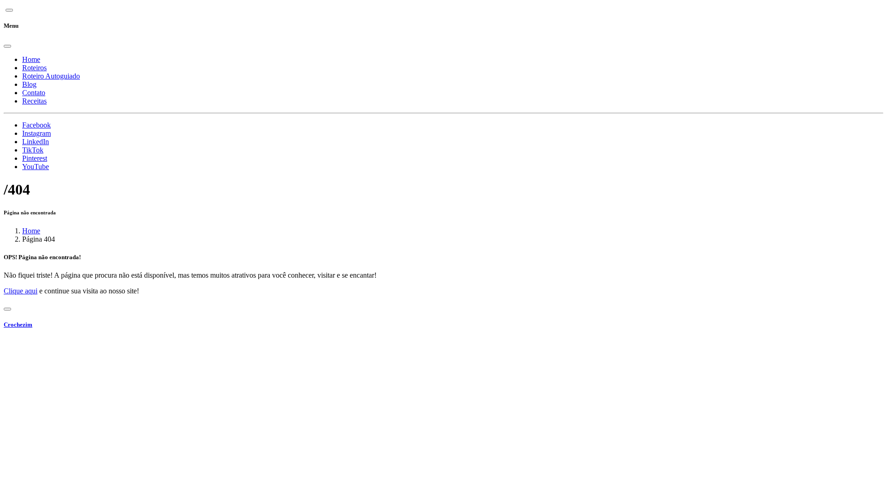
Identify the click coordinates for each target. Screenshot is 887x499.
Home (31, 59)
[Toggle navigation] (7, 309)
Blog (29, 84)
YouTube (35, 166)
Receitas (34, 101)
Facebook (36, 125)
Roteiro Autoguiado (51, 76)
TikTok (32, 150)
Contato (33, 93)
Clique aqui (20, 291)
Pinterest (34, 158)
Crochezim (18, 324)
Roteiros (34, 68)
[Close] (7, 46)
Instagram (36, 133)
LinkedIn (35, 142)
